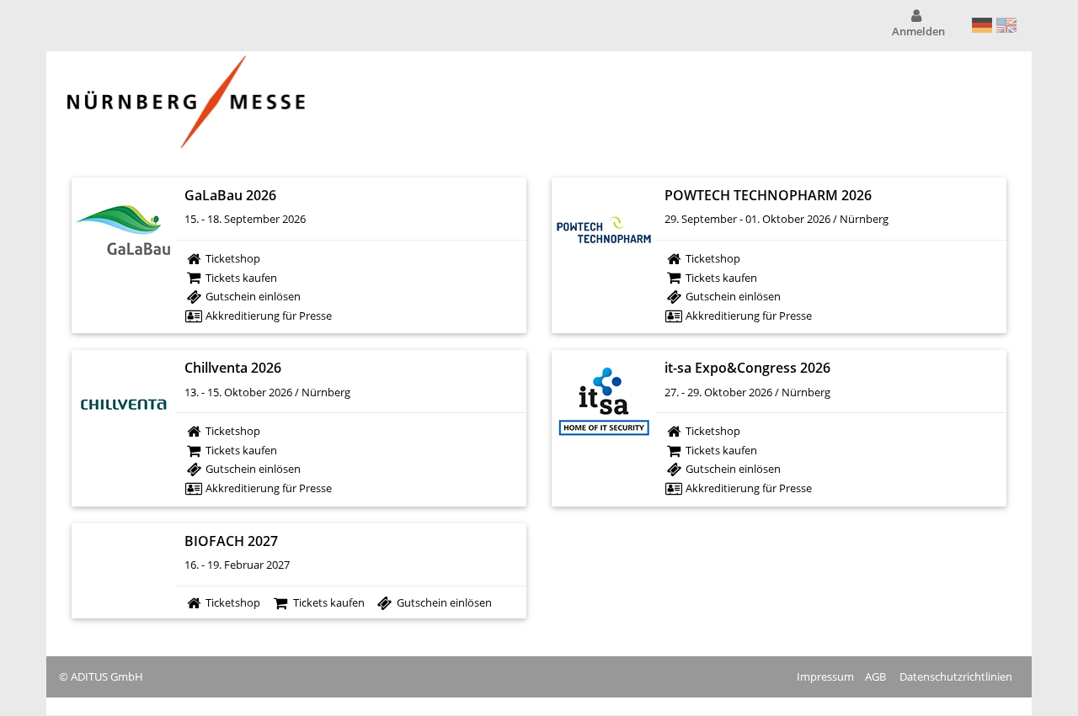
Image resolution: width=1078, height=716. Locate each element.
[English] (1006, 25)
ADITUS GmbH (107, 676)
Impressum (825, 676)
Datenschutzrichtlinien (955, 676)
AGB (875, 676)
